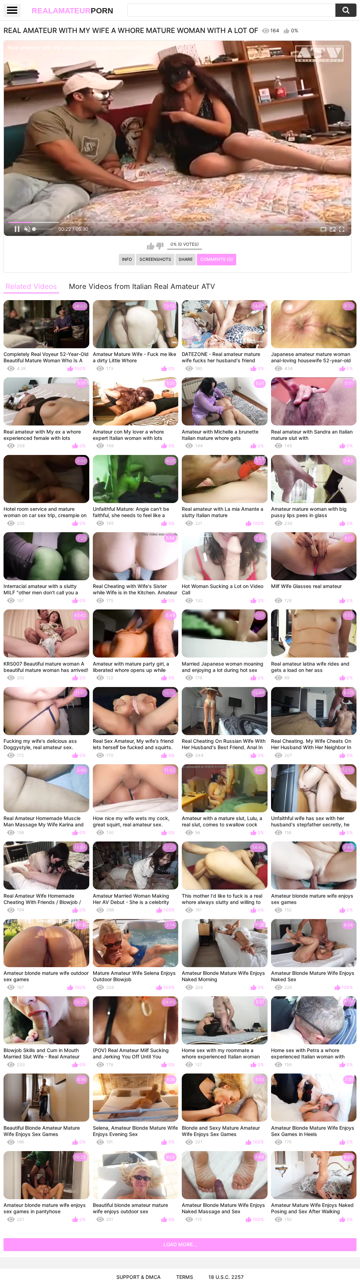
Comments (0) (216, 259)
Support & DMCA (138, 1277)
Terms (184, 1277)
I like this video (150, 246)
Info (127, 259)
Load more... (180, 1244)
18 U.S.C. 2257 (226, 1277)
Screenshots (155, 259)
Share (186, 259)
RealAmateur (72, 10)
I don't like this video (159, 246)
